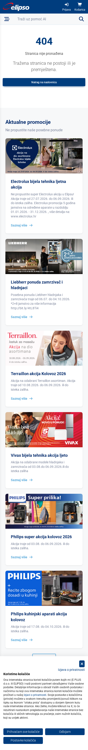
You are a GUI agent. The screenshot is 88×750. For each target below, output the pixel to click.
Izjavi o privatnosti (35, 695)
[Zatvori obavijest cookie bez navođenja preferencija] (82, 663)
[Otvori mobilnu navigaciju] (7, 19)
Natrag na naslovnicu (44, 82)
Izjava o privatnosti (71, 670)
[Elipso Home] (16, 6)
